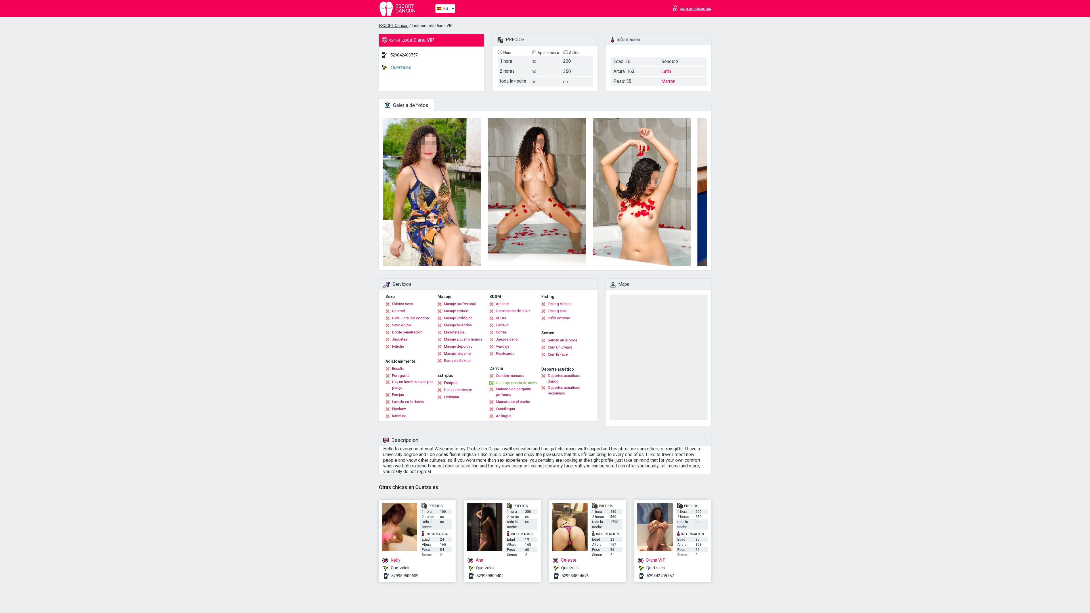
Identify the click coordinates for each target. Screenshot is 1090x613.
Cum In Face (558, 354)
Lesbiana (451, 397)
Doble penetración (407, 332)
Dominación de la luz (513, 311)
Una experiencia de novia (516, 383)
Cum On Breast (560, 347)
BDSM (501, 318)
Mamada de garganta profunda (513, 392)
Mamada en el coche (513, 402)
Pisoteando (505, 353)
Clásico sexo (402, 304)
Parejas (398, 394)
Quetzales (400, 67)
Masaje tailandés (458, 325)
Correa (501, 332)
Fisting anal (557, 311)
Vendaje (502, 346)
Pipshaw (399, 409)
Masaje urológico (458, 318)
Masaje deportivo (458, 346)
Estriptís (450, 383)
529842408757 (404, 55)
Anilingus (503, 416)
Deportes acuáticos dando (564, 378)
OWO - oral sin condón (410, 318)
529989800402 (490, 575)
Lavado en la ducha (408, 402)
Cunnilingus (505, 409)
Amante (502, 304)
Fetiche (398, 346)
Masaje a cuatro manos (463, 339)
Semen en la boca (562, 340)
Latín (666, 71)
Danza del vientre (458, 390)
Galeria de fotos (410, 105)
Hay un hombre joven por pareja (412, 385)
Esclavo (502, 325)
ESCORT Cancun (393, 25)
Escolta (398, 368)
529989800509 (404, 575)
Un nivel (398, 311)
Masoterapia (454, 332)
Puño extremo (559, 318)
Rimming (399, 416)
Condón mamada (510, 375)
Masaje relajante (457, 353)
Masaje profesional (460, 304)
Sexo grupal (402, 325)
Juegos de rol (507, 339)
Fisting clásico (560, 304)
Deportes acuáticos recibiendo (564, 390)
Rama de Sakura (457, 360)
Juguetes (399, 339)
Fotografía (400, 375)
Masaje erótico (456, 311)
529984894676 (575, 575)
